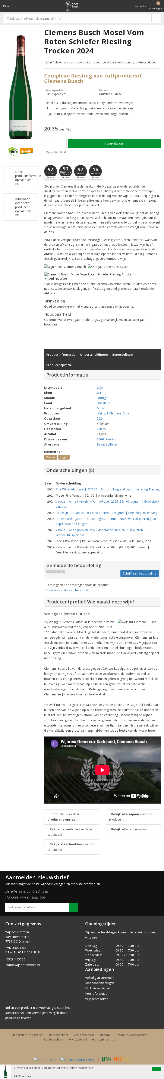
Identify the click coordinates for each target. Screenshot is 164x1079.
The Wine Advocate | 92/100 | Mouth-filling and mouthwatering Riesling (108, 489)
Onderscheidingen (94, 355)
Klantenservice (58, 1035)
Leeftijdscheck (54, 1039)
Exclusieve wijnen (97, 988)
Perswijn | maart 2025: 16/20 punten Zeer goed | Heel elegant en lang (106, 513)
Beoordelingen (123, 355)
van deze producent (70, 832)
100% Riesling (106, 439)
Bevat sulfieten (107, 444)
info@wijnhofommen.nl (23, 965)
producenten (129, 829)
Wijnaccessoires (96, 999)
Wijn (100, 387)
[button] (50, 171)
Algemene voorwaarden (131, 1035)
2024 (100, 418)
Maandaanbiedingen (99, 983)
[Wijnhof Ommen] (72, 6)
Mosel (101, 408)
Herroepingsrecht (104, 1039)
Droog (101, 398)
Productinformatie (61, 355)
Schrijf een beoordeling (139, 573)
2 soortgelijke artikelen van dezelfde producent (125, 62)
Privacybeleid (78, 1039)
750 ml (102, 429)
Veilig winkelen (84, 1035)
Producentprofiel (59, 365)
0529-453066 (15, 959)
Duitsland (103, 403)
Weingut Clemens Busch (114, 413)
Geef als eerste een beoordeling (69, 590)
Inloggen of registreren (27, 1035)
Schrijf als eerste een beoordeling (68, 62)
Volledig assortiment (99, 978)
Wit (99, 393)
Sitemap (104, 1035)
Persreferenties (96, 994)
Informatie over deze (64, 816)
